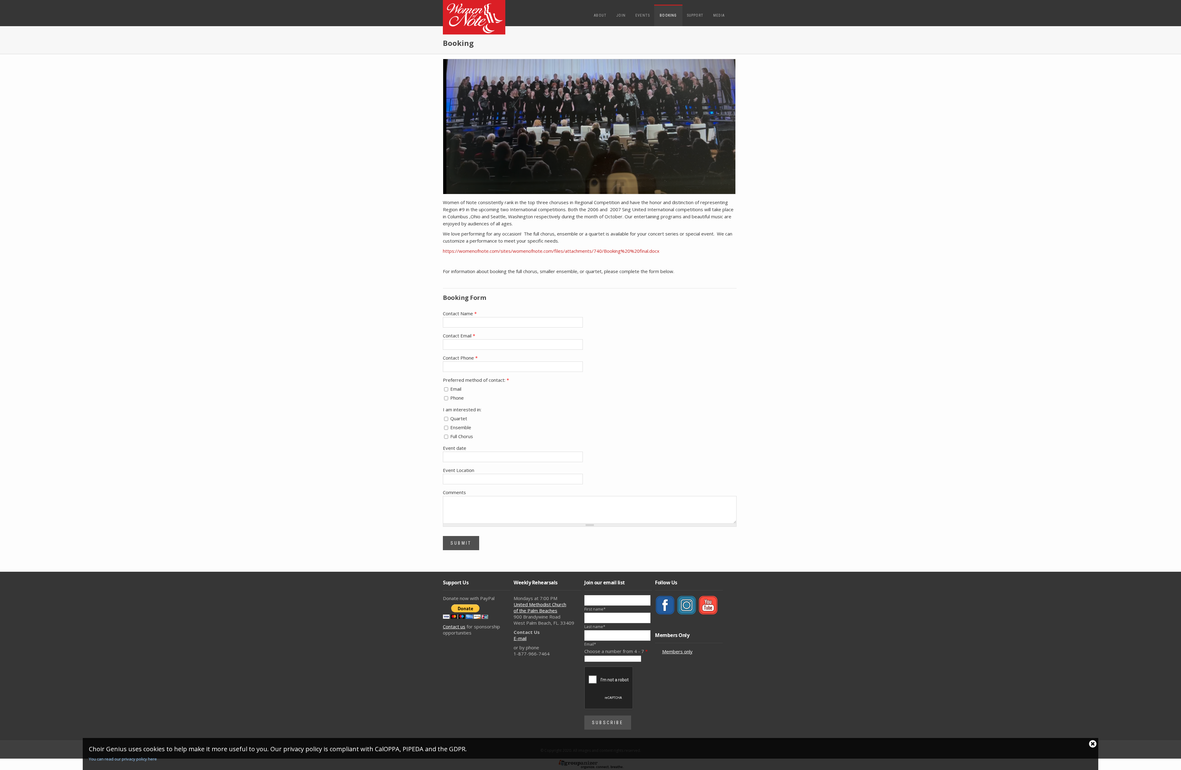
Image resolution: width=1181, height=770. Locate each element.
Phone (457, 398)
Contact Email (459, 336)
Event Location (458, 470)
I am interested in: (462, 409)
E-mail (520, 638)
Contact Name (460, 313)
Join (621, 15)
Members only (677, 651)
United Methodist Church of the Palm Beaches (540, 607)
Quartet (458, 418)
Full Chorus (461, 436)
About (600, 15)
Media (719, 15)
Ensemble (460, 427)
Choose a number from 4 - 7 (616, 651)
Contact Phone (460, 358)
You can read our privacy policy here (123, 759)
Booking (668, 15)
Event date (454, 448)
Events (642, 15)
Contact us (454, 626)
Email (455, 389)
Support (695, 15)
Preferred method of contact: (476, 380)
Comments (454, 492)
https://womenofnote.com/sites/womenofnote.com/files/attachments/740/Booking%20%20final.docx (551, 251)
